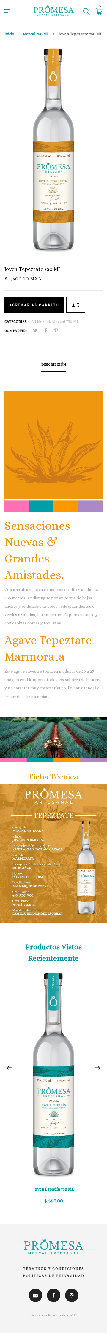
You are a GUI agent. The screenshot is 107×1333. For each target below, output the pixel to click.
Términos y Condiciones (53, 1269)
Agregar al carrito (34, 305)
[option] (53, 1091)
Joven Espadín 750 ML (53, 1189)
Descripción (53, 364)
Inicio (9, 34)
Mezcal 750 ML (36, 34)
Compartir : (15, 331)
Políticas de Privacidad (53, 1276)
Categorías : (16, 322)
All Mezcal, (41, 321)
